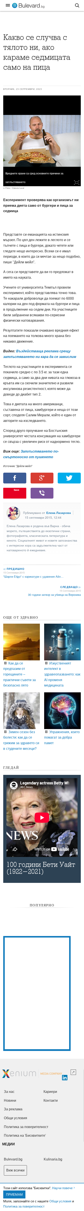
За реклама (13, 1109)
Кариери (50, 1091)
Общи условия (60, 1201)
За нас (9, 1091)
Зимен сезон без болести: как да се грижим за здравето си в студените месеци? (21, 740)
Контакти (51, 1100)
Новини (10, 1100)
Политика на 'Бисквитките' (25, 1135)
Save (16, 489)
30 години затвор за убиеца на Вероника (54, 595)
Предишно (13, 569)
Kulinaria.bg (53, 1159)
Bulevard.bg (13, 1159)
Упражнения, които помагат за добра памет (62, 737)
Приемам (14, 1194)
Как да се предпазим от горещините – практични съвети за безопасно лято (19, 674)
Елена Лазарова (58, 512)
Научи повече (62, 1188)
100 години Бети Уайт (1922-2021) (40, 868)
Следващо (70, 587)
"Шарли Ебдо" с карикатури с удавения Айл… (33, 576)
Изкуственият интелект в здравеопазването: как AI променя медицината (62, 674)
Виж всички (15, 1170)
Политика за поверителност (24, 1206)
